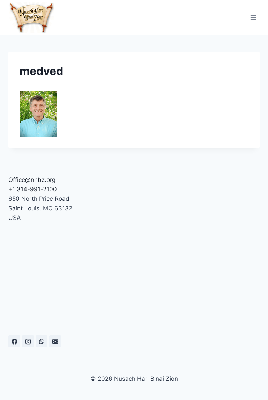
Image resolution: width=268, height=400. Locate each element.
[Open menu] (253, 17)
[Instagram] (28, 341)
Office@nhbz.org (31, 179)
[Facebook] (14, 341)
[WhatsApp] (41, 341)
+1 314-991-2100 (32, 189)
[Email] (55, 341)
